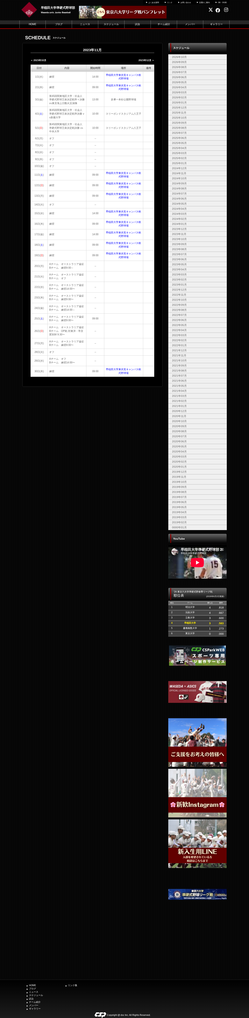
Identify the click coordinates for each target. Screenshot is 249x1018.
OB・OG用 (222, 3)
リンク (169, 3)
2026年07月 (179, 72)
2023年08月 (179, 249)
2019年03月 (179, 517)
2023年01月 (179, 284)
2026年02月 (179, 97)
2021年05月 (179, 385)
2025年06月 (179, 137)
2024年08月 (179, 188)
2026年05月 (179, 82)
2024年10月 (179, 178)
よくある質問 (153, 3)
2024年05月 (179, 203)
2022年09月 (179, 304)
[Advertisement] (197, 948)
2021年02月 (179, 400)
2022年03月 (179, 335)
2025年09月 (179, 122)
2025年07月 (179, 132)
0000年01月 (179, 527)
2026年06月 (179, 77)
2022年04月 (179, 330)
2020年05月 (179, 446)
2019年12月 (179, 471)
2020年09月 (179, 426)
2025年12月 (179, 107)
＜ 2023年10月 (38, 60)
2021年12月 (179, 350)
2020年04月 (179, 451)
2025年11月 (179, 112)
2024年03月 (179, 213)
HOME (32, 24)
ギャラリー (216, 24)
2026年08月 (179, 67)
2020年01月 (179, 466)
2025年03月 (179, 153)
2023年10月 (179, 239)
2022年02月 (179, 340)
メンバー (190, 24)
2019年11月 (179, 476)
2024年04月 (179, 208)
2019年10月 (179, 481)
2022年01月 (179, 345)
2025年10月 (179, 117)
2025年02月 (179, 158)
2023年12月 (179, 229)
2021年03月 (179, 395)
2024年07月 (179, 193)
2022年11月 (179, 294)
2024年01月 (179, 223)
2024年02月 (179, 218)
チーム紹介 (164, 24)
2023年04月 (179, 269)
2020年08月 (179, 431)
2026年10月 (179, 57)
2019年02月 (179, 522)
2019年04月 (179, 512)
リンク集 (72, 985)
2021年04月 (179, 390)
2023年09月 (179, 244)
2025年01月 (179, 163)
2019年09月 (179, 486)
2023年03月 (179, 274)
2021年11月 (179, 355)
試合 (137, 24)
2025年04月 (179, 148)
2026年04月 (179, 87)
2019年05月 (179, 507)
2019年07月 (179, 497)
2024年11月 (179, 173)
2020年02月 (179, 461)
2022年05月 (179, 325)
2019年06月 (179, 502)
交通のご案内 (204, 3)
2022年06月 (179, 320)
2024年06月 (179, 198)
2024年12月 (179, 168)
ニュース (85, 24)
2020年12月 (179, 411)
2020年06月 (179, 441)
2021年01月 (179, 406)
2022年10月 (179, 299)
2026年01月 (179, 102)
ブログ (59, 24)
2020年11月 (179, 416)
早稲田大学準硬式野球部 (58, 7)
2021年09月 (179, 365)
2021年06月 (179, 380)
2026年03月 (179, 92)
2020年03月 (179, 456)
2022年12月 (179, 289)
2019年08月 (179, 492)
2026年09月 (179, 62)
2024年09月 (179, 183)
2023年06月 (179, 259)
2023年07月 (179, 254)
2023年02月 (179, 279)
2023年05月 (179, 264)
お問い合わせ (186, 3)
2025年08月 (179, 127)
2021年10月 (179, 360)
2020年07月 (179, 436)
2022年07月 (179, 315)
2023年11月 (179, 234)
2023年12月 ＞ (146, 60)
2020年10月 (179, 421)
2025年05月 (179, 143)
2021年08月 (179, 370)
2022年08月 (179, 309)
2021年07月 (179, 375)
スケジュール (111, 24)
